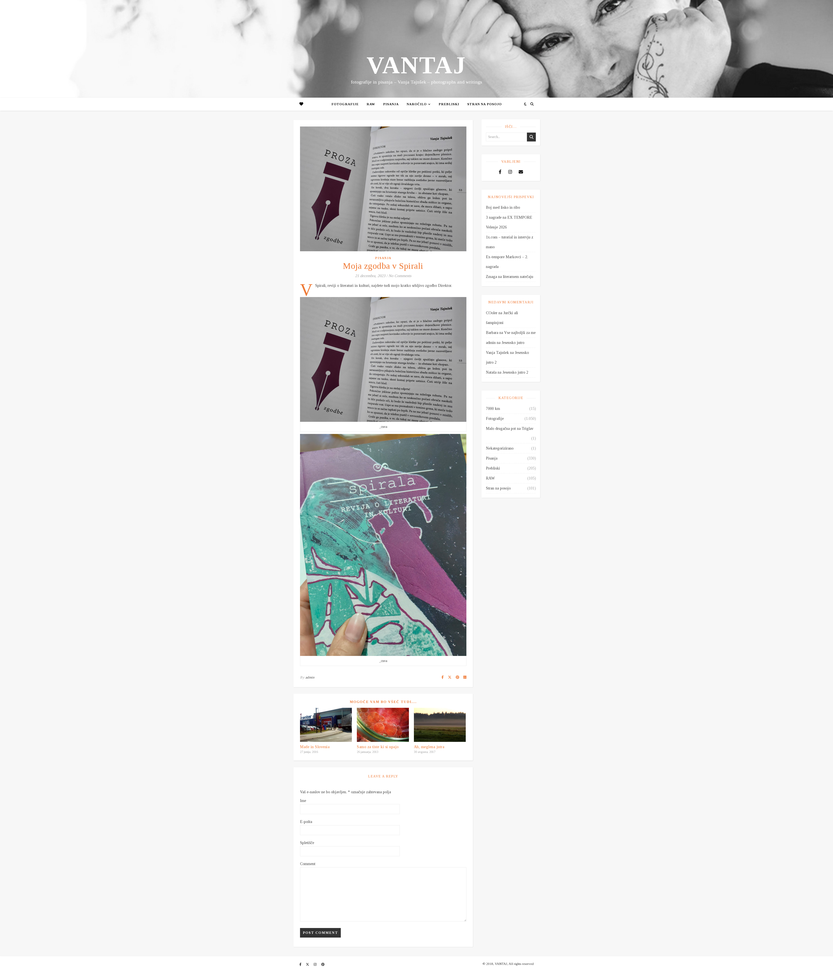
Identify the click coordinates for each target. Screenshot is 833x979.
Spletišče (307, 843)
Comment (307, 864)
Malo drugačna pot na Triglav (509, 428)
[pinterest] (323, 964)
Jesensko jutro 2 (515, 372)
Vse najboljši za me (520, 332)
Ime (303, 800)
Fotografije (345, 104)
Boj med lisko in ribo (503, 207)
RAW (371, 104)
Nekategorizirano (499, 448)
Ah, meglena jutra (429, 747)
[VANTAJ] (416, 49)
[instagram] (315, 964)
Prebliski (449, 104)
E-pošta (306, 822)
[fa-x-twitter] (308, 964)
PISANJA (391, 104)
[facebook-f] (300, 964)
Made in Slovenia (315, 747)
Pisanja (383, 258)
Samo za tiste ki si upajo (378, 747)
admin (310, 677)
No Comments (400, 276)
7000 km (493, 408)
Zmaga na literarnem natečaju (509, 276)
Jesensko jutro (513, 342)
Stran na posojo (484, 104)
